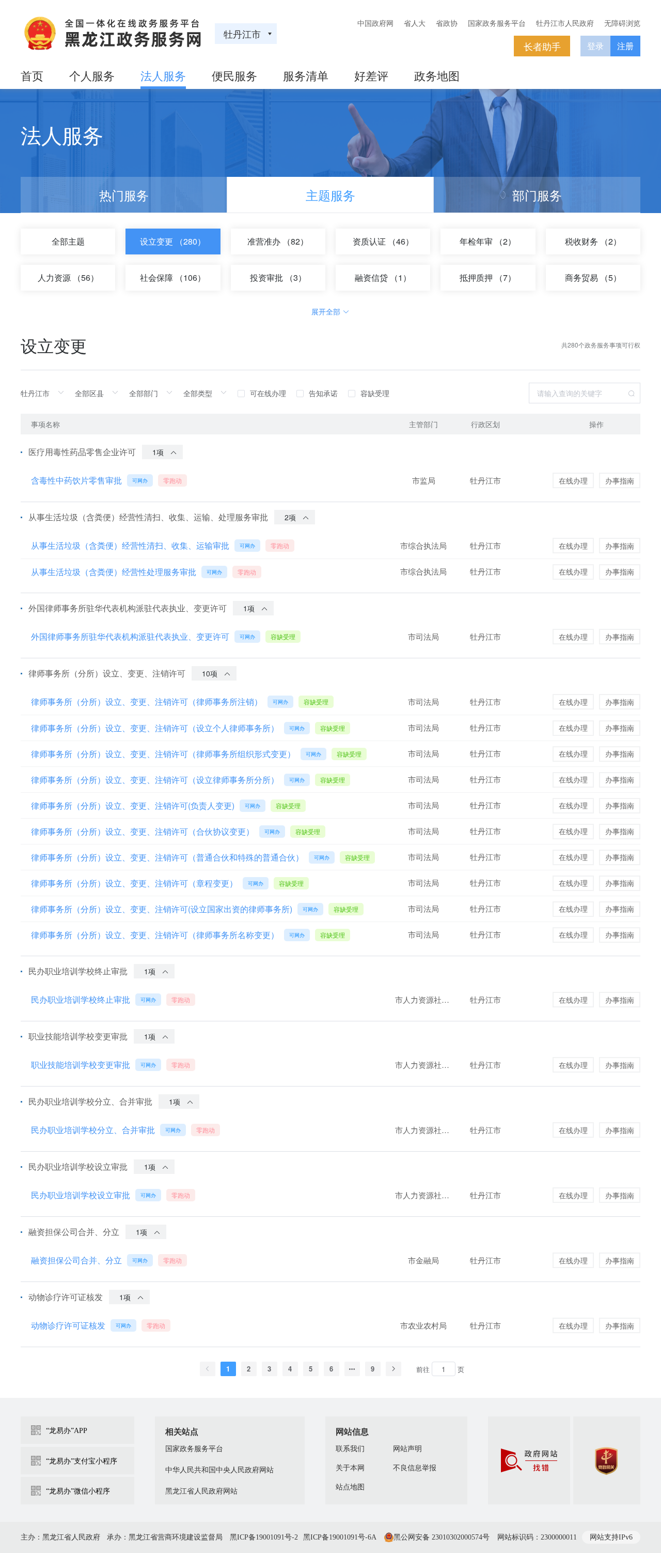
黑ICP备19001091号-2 (264, 1537)
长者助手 (542, 46)
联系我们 (350, 1449)
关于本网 (350, 1468)
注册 (625, 46)
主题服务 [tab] (330, 195)
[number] (443, 1369)
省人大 (415, 23)
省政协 (447, 23)
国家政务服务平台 (497, 23)
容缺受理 (283, 636)
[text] (45, 393)
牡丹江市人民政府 (565, 23)
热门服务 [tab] (124, 195)
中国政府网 (375, 23)
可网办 (140, 480)
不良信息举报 (414, 1468)
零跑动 (172, 480)
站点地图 (350, 1487)
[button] (207, 1369)
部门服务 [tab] (537, 195)
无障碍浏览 (622, 23)
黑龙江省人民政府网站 (201, 1491)
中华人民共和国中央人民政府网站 (219, 1470)
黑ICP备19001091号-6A (339, 1537)
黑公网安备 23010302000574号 (442, 1537)
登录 (595, 46)
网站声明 (407, 1449)
